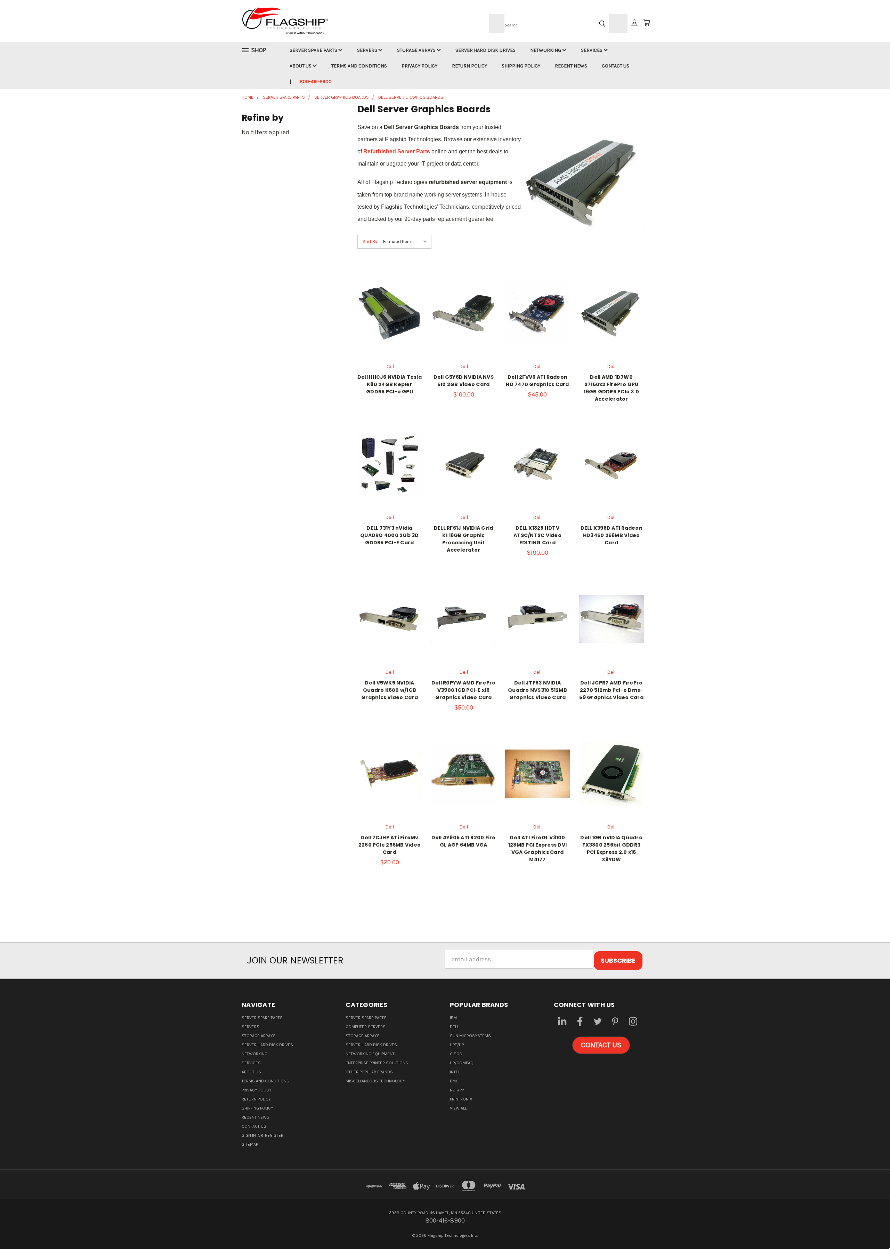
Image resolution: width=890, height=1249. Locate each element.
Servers (367, 50)
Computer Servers (366, 1026)
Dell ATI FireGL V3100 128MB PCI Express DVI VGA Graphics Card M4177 (537, 848)
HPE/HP (457, 1044)
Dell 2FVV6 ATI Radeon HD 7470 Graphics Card (537, 381)
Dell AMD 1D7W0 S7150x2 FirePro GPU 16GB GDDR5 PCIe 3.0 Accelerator (611, 388)
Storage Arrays (417, 50)
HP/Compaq (462, 1062)
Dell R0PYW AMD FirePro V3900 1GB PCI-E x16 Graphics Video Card (463, 690)
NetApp (457, 1090)
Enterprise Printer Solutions (377, 1062)
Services (592, 50)
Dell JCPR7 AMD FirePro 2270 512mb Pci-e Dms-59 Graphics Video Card (611, 690)
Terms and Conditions (359, 66)
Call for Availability (464, 328)
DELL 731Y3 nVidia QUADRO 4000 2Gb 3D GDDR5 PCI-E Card (389, 535)
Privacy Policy (419, 66)
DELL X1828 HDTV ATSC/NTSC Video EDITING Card (537, 535)
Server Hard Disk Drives (485, 50)
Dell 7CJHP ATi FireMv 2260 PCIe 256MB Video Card (389, 845)
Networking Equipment (370, 1053)
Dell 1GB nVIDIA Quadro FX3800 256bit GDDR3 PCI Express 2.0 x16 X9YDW (611, 848)
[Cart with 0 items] (646, 22)
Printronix (461, 1099)
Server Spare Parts (314, 50)
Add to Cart (537, 328)
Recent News (571, 66)
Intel (455, 1072)
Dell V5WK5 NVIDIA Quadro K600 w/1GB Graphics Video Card (389, 690)
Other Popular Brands (369, 1072)
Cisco (456, 1053)
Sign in (249, 1135)
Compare (387, 320)
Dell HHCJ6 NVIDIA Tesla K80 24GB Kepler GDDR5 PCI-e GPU (389, 384)
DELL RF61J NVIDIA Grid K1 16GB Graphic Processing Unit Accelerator (463, 539)
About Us (301, 66)
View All (458, 1108)
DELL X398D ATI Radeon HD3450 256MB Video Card (611, 535)
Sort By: (370, 241)
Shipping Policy (521, 66)
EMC (454, 1081)
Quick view (389, 305)
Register (274, 1135)
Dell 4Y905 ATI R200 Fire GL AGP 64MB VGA (463, 841)
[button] (601, 1045)
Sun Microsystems (470, 1035)
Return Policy (469, 66)
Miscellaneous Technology (375, 1081)
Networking (546, 50)
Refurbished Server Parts (396, 151)
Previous (869, 1227)
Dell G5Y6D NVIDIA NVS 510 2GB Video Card (464, 381)
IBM (453, 1017)
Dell (454, 1026)
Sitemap (250, 1144)
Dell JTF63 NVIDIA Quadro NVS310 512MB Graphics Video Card (537, 690)
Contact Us (615, 66)
